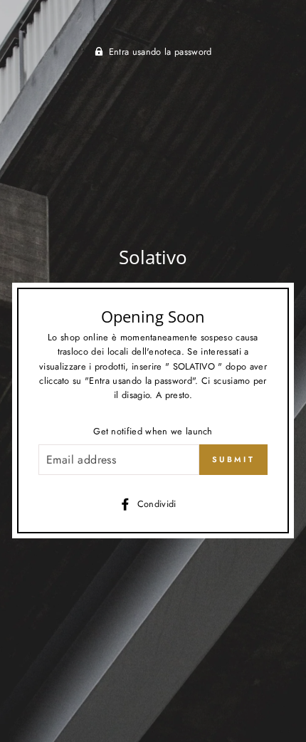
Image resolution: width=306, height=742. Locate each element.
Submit (233, 459)
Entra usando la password (160, 51)
